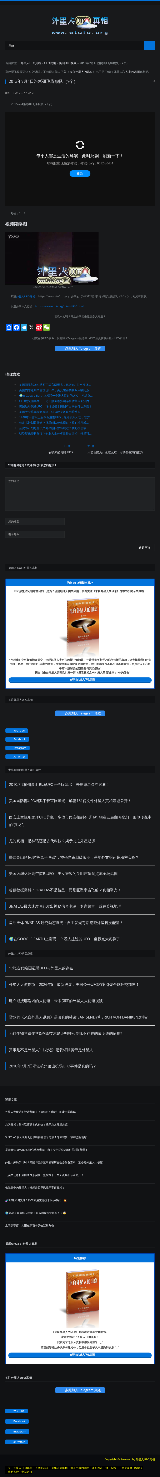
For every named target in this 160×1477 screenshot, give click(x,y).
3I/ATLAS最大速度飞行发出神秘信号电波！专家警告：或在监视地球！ (67, 906)
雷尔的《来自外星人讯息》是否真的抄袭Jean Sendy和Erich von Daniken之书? (78, 1017)
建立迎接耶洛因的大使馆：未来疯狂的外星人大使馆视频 (56, 1000)
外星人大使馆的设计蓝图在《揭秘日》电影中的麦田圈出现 (40, 1112)
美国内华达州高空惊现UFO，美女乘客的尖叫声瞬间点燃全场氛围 (63, 873)
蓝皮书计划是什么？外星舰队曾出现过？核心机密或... (54, 423)
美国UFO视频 (67, 63)
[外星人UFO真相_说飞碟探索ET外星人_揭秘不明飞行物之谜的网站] (80, 24)
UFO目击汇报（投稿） (105, 1468)
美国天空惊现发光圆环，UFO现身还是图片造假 (49, 412)
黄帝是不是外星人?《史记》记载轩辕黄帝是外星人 (51, 1049)
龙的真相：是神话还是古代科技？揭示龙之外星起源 (52, 840)
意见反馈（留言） (132, 1468)
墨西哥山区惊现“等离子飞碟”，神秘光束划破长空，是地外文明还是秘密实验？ (74, 857)
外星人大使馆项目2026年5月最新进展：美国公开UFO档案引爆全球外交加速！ (74, 984)
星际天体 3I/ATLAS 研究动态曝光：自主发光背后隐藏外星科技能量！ (66, 922)
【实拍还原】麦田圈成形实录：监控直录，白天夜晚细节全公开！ (44, 1175)
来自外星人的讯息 (81, 72)
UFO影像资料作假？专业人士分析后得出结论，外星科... (55, 433)
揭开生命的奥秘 (79, 1468)
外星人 (118, 72)
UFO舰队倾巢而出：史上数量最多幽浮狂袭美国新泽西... (55, 401)
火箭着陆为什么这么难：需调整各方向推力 (115, 452)
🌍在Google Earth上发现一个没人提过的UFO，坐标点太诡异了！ (66, 938)
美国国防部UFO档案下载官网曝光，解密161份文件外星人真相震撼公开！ (70, 800)
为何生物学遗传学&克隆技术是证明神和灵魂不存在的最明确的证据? (65, 1033)
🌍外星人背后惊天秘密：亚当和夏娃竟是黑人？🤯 (35, 1213)
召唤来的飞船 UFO (61, 452)
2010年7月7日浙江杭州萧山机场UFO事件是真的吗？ (52, 1065)
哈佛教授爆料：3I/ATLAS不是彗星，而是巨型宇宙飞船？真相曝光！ (65, 889)
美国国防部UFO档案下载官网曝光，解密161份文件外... (55, 385)
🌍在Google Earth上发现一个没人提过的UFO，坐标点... (56, 396)
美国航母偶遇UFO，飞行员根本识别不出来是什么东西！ (55, 406)
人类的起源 (132, 72)
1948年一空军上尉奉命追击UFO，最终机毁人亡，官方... (55, 417)
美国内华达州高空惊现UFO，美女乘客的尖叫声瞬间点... (55, 390)
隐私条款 (13, 1472)
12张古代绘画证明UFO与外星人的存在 (41, 967)
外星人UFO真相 (31, 63)
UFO (28, 72)
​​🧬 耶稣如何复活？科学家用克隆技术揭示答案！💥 (36, 1200)
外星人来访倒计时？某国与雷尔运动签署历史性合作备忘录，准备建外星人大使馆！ (55, 1162)
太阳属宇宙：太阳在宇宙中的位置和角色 (29, 1225)
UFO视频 (50, 63)
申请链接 (26, 1472)
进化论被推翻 (59, 1468)
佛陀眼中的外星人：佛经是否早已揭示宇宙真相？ (35, 1187)
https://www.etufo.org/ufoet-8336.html (59, 306)
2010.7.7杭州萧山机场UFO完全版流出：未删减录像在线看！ (59, 784)
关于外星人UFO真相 (20, 1468)
